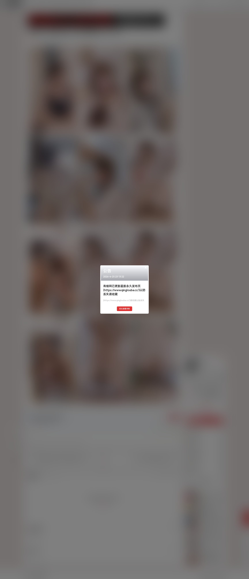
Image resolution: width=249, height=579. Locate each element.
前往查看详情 (124, 309)
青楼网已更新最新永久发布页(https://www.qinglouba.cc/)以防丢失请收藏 (124, 290)
